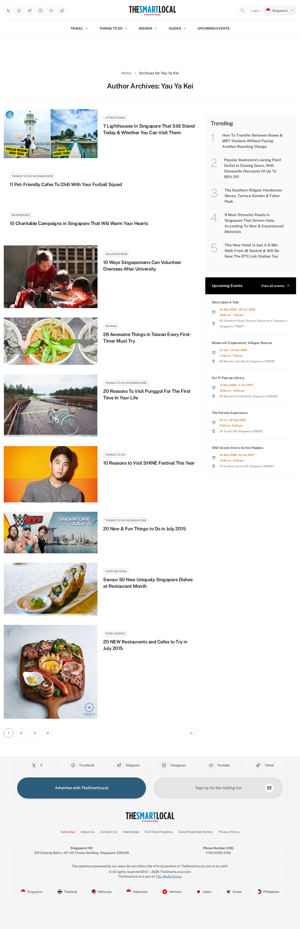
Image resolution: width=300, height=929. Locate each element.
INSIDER (145, 28)
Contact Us (108, 832)
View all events (272, 286)
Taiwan (110, 326)
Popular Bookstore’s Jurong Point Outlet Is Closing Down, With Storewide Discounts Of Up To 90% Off (252, 168)
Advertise (68, 832)
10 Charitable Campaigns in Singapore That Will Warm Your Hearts (79, 223)
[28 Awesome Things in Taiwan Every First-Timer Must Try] (51, 341)
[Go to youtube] (51, 10)
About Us (87, 832)
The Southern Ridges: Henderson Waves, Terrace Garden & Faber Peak (253, 196)
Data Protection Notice (195, 832)
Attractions (115, 117)
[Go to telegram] (29, 10)
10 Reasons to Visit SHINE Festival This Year (149, 463)
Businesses (21, 215)
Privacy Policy (228, 832)
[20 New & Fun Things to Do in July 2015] (51, 532)
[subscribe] (269, 788)
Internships (131, 832)
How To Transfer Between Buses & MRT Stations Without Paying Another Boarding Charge (252, 141)
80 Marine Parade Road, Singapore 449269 (249, 396)
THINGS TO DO (110, 28)
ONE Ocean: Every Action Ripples (237, 448)
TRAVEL (77, 28)
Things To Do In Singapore (32, 176)
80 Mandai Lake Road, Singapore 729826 (247, 361)
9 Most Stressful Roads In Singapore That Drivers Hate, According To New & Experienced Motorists (254, 223)
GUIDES (175, 28)
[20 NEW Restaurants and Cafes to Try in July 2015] (51, 672)
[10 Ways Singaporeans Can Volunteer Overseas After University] (51, 276)
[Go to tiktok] (62, 10)
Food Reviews (116, 571)
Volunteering (116, 254)
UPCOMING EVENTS (214, 28)
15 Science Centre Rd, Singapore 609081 (247, 466)
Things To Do (115, 454)
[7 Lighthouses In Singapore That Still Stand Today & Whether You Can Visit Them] (51, 133)
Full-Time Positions (159, 832)
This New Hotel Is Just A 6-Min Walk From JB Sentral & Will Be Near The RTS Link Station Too (252, 251)
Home (126, 73)
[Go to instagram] (40, 10)
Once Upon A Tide (225, 302)
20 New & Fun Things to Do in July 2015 (144, 528)
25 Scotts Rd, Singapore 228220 (241, 431)
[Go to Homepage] (152, 10)
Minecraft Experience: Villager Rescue (242, 343)
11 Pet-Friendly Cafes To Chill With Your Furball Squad (66, 184)
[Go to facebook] (19, 10)
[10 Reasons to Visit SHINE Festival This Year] (51, 474)
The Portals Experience (230, 413)
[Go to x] (8, 10)
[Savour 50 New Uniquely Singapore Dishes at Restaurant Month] (51, 589)
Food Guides (115, 633)
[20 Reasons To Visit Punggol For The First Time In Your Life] (51, 405)
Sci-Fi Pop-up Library (228, 378)
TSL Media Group (168, 876)
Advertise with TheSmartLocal (81, 788)
